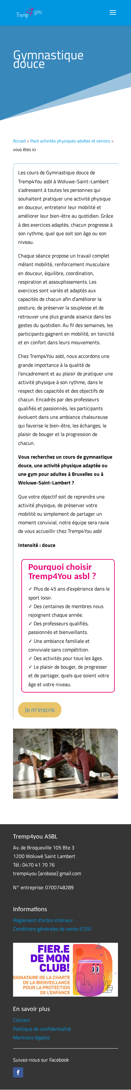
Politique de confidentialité (42, 1029)
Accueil (19, 140)
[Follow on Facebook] (18, 1072)
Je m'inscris (40, 710)
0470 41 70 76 (38, 864)
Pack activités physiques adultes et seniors (70, 140)
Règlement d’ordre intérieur (43, 920)
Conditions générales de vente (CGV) (52, 929)
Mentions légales (31, 1037)
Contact (21, 1020)
